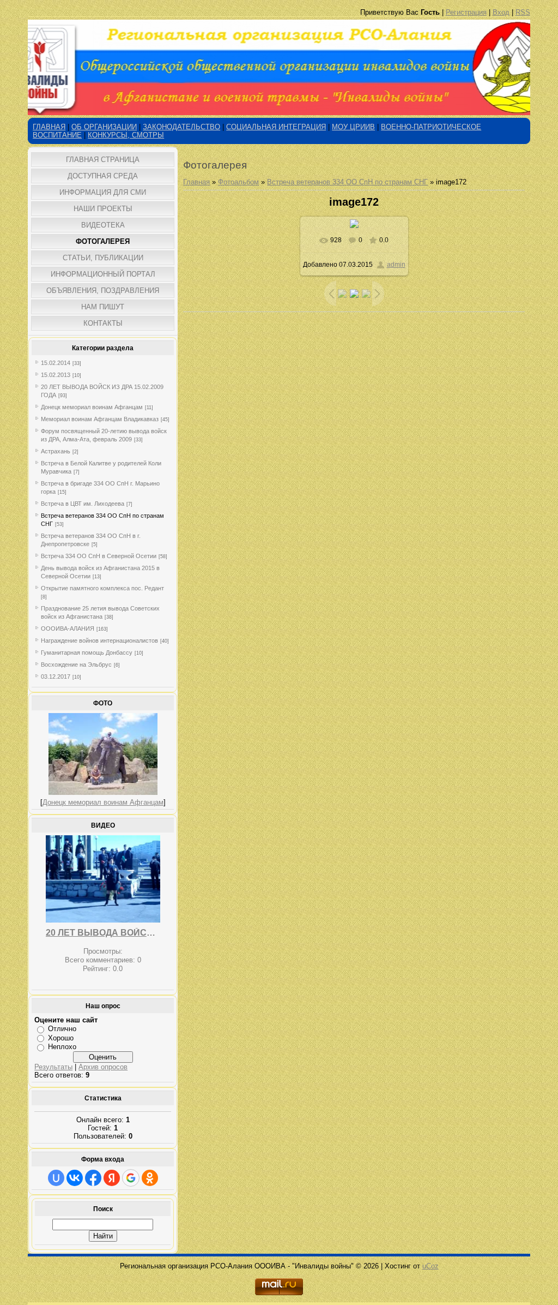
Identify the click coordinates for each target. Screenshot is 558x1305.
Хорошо (61, 1038)
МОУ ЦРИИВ (353, 127)
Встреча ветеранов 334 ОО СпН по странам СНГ (347, 182)
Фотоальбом (238, 182)
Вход (501, 12)
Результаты (53, 1067)
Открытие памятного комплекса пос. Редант (102, 588)
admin (396, 264)
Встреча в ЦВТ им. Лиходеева (82, 503)
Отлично (62, 1029)
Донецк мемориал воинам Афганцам (92, 407)
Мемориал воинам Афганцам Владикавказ (100, 419)
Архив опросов (103, 1067)
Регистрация (466, 12)
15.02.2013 (55, 375)
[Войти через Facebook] (93, 1178)
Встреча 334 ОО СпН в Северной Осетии (98, 556)
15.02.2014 (55, 363)
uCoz (430, 1266)
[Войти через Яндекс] (112, 1178)
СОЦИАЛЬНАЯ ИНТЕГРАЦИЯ (276, 127)
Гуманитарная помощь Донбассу (86, 652)
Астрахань (55, 451)
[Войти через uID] (56, 1178)
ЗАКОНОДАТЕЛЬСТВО (181, 127)
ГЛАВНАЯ (49, 127)
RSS (522, 12)
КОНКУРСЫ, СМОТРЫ (126, 135)
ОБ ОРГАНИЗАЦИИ (104, 127)
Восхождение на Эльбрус (76, 664)
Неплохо (62, 1047)
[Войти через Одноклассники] (150, 1178)
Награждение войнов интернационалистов (99, 640)
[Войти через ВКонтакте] (74, 1178)
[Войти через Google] (131, 1178)
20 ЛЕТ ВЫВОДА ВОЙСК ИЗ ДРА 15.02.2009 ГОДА (103, 932)
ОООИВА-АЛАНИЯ (67, 628)
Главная (196, 182)
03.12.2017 (55, 676)
